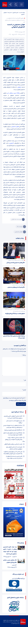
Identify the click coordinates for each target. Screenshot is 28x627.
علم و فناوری (15, 12)
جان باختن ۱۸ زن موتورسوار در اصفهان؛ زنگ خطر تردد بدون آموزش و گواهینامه (13, 453)
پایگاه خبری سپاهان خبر (13, 93)
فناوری (22, 14)
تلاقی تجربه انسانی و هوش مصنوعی (16, 287)
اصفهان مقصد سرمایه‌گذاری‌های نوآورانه (15, 313)
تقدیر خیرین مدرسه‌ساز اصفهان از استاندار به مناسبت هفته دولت (14, 457)
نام (25, 380)
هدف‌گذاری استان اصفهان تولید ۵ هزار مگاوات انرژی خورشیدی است (12, 434)
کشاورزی (11, 143)
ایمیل (24, 390)
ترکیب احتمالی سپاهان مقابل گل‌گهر (13, 444)
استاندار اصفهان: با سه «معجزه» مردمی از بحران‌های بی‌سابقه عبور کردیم (12, 426)
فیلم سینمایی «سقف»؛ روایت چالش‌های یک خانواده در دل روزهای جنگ (15, 439)
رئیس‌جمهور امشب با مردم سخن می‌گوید (14, 422)
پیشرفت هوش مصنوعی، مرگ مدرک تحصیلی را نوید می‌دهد (14, 337)
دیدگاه (24, 355)
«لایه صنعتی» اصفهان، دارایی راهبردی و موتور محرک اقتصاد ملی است (13, 417)
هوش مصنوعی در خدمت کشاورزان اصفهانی (16, 25)
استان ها (10, 12)
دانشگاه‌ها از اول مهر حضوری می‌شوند (13, 430)
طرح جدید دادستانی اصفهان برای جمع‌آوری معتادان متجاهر (14, 448)
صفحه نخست (22, 12)
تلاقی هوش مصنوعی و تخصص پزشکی (15, 263)
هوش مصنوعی (15, 126)
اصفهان (5, 12)
